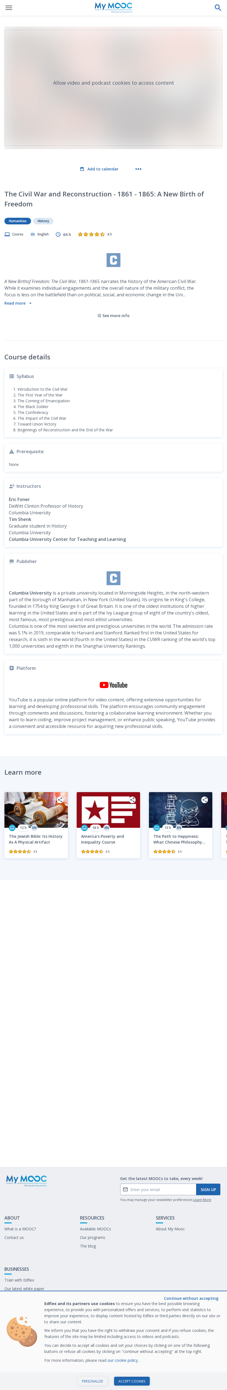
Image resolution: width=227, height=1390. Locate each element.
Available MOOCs (95, 1228)
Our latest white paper (24, 1288)
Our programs (92, 1237)
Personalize (92, 1381)
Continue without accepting (191, 1298)
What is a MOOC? (20, 1228)
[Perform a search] (218, 7)
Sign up (208, 1189)
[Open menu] (8, 7)
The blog (88, 1246)
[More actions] (138, 169)
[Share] (60, 800)
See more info (116, 315)
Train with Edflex (19, 1280)
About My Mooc (170, 1228)
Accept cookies (131, 1381)
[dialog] (113, 1341)
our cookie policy (123, 1360)
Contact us (14, 1237)
